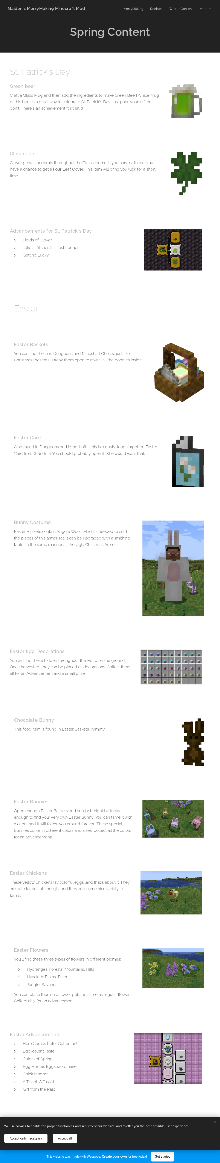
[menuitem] (134, 8)
